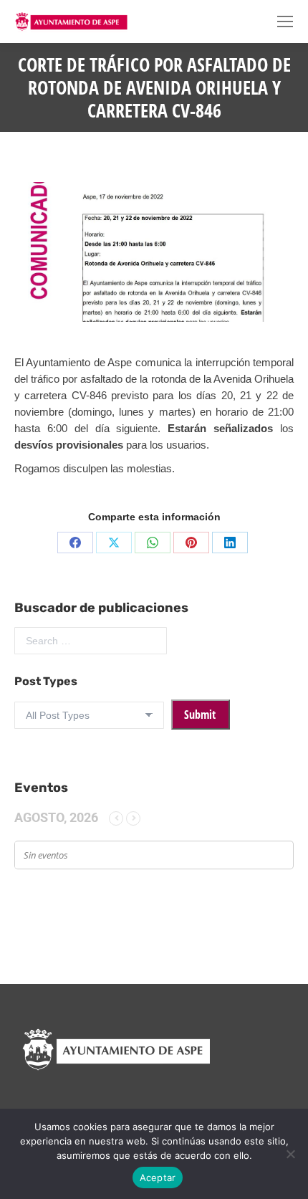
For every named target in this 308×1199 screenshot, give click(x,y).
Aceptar (158, 1177)
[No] (290, 1154)
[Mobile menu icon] (285, 21)
